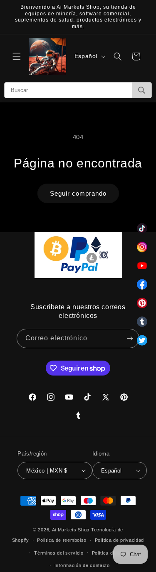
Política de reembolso (62, 540)
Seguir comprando (78, 193)
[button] (16, 56)
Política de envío (111, 552)
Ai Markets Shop (71, 529)
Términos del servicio (59, 552)
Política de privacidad (119, 540)
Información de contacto (82, 565)
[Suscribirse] (130, 338)
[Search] (141, 90)
